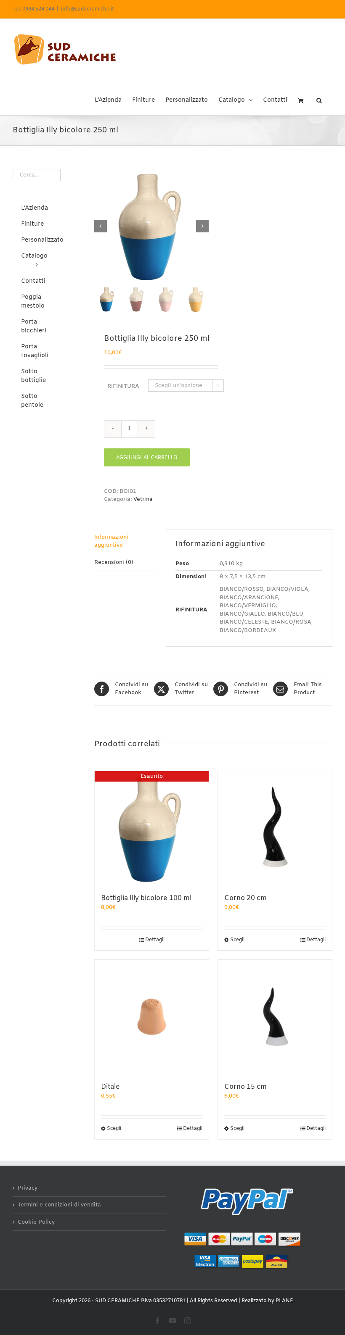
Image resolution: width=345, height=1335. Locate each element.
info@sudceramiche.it (87, 9)
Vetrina (143, 499)
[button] (319, 97)
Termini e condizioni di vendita (59, 1205)
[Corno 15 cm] (275, 1017)
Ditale (110, 1086)
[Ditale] (152, 1017)
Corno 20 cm (245, 898)
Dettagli (155, 940)
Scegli (237, 940)
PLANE (284, 1301)
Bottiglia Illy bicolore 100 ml (146, 898)
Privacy (27, 1188)
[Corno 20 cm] (275, 828)
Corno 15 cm (245, 1086)
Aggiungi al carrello (147, 457)
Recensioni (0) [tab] (113, 562)
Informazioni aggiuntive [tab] (111, 541)
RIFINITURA (123, 386)
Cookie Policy (36, 1222)
